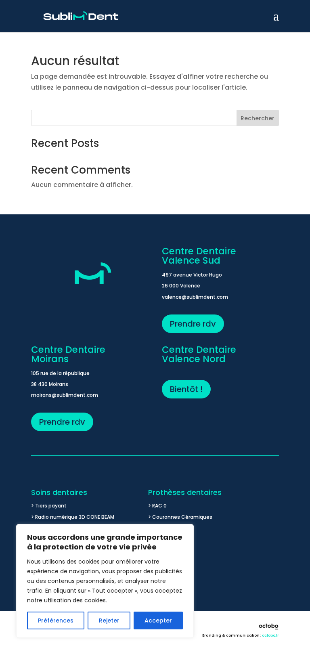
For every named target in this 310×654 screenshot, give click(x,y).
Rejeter (109, 620)
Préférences (55, 620)
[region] (105, 581)
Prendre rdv (193, 323)
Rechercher (257, 118)
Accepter (158, 620)
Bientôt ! (186, 389)
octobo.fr (270, 635)
